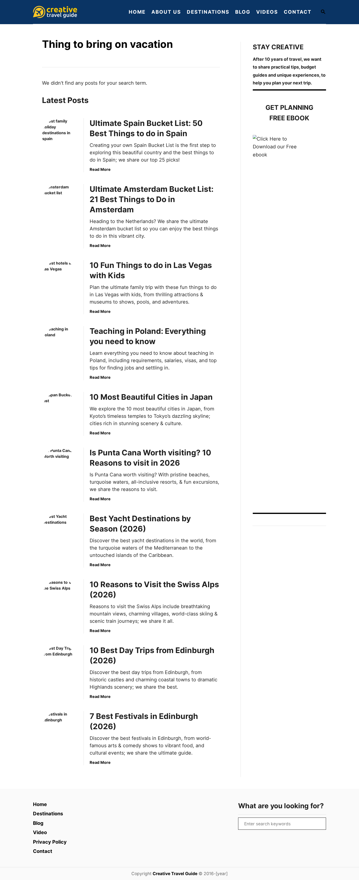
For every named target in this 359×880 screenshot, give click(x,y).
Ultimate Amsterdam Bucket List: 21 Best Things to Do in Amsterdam (151, 199)
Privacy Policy (50, 842)
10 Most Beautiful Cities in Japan (151, 397)
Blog (38, 823)
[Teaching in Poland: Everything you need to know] (60, 344)
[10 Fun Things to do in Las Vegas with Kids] (60, 278)
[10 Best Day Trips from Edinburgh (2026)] (60, 663)
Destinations (48, 814)
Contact (42, 851)
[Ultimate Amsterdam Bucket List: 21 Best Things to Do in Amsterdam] (60, 202)
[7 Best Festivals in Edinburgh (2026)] (60, 729)
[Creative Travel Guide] (74, 12)
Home (40, 804)
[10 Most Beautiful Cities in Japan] (60, 410)
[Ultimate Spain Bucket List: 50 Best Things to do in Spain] (60, 136)
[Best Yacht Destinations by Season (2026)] (60, 531)
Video (40, 832)
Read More (100, 169)
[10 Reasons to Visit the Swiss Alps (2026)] (60, 597)
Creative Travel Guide (175, 873)
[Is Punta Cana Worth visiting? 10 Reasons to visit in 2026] (60, 465)
